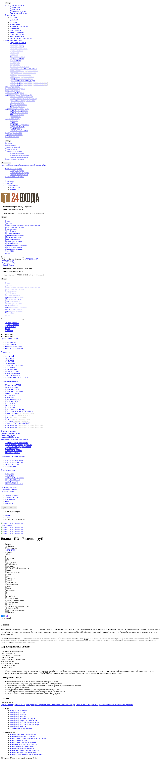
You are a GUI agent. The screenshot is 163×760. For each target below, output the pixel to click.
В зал (20, 75)
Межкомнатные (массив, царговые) (23, 99)
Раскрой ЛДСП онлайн (18, 710)
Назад (8, 3)
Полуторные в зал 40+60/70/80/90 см (23, 69)
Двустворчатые (15, 117)
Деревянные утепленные (14, 235)
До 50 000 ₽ (14, 22)
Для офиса (21, 79)
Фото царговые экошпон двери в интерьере (26, 754)
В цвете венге (15, 65)
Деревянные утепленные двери (17, 109)
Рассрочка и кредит (67, 705)
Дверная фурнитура (12, 243)
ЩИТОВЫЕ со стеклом (19, 113)
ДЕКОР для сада (16, 129)
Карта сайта (128, 705)
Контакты (9, 331)
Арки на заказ (15, 7)
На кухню (22, 77)
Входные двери (11, 15)
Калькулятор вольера (18, 714)
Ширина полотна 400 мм (19, 67)
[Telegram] (4, 616)
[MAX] (7, 616)
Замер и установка (12, 323)
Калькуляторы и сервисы (14, 159)
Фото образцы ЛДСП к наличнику (23, 742)
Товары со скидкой (12, 147)
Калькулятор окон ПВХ (19, 726)
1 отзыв (11, 546)
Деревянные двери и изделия (16, 245)
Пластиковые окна (12, 137)
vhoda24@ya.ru (8, 265)
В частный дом (15, 30)
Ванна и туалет (24, 71)
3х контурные (15, 24)
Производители (7, 705)
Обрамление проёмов (18, 11)
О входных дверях (17, 153)
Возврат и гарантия (52, 705)
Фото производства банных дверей (23, 734)
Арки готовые (15, 9)
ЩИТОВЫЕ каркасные (19, 111)
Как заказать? (10, 327)
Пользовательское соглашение (112, 705)
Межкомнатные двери (13, 40)
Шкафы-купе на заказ (13, 133)
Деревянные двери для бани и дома (18, 95)
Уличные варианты (17, 36)
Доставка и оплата (12, 325)
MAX (13, 263)
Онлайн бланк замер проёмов (21, 728)
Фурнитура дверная (12, 87)
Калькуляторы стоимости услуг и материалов (22, 225)
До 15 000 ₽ (14, 17)
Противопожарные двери (15, 89)
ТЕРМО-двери (10, 231)
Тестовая (8, 223)
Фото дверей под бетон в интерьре (23, 752)
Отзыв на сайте (11, 149)
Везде (7, 221)
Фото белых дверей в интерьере (22, 746)
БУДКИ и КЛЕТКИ (17, 127)
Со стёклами (14, 53)
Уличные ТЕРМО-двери (14, 93)
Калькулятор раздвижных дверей (22, 718)
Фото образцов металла (18, 740)
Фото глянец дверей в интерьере (22, 748)
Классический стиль (17, 57)
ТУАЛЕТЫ (14, 123)
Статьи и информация (13, 151)
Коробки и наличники (18, 105)
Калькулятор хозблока (18, 712)
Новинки (8, 143)
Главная (8, 515)
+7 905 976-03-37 (7, 261)
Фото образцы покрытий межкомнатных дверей (28, 738)
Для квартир (14, 28)
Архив (7, 253)
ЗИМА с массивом (17, 115)
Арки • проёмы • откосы (14, 5)
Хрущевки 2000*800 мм (19, 26)
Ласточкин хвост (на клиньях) (21, 97)
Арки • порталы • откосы (14, 227)
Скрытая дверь (29, 83)
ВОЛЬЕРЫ (14, 121)
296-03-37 (31, 259)
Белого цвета (15, 63)
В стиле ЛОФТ (15, 61)
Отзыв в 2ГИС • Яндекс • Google (88, 705)
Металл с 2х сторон (17, 32)
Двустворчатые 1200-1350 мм (21, 38)
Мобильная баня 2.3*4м (19, 131)
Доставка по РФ (19, 705)
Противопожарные (12, 233)
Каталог (7, 336)
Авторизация (15, 188)
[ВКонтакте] (2, 616)
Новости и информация (19, 157)
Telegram (5, 263)
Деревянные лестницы (14, 135)
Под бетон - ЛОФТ (17, 59)
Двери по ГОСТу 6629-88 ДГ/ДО (22, 81)
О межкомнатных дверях (19, 155)
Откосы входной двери (18, 13)
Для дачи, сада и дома (13, 247)
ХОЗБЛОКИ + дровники (19, 125)
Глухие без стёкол (16, 51)
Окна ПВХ (9, 251)
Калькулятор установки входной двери (24, 724)
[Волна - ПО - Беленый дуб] (12, 527)
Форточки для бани (17, 107)
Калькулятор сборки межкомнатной (23, 720)
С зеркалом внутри (17, 34)
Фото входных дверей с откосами (22, 736)
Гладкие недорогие (17, 45)
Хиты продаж (10, 145)
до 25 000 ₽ (14, 20)
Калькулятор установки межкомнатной (24, 722)
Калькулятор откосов (18, 716)
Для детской (23, 73)
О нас (7, 329)
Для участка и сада (12, 119)
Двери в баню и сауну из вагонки (22, 101)
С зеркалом (14, 55)
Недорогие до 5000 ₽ (18, 43)
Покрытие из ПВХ (17, 47)
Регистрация (14, 189)
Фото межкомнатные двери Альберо (23, 744)
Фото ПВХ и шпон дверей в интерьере (24, 750)
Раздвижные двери (12, 91)
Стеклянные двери (17, 103)
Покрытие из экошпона (18, 49)
